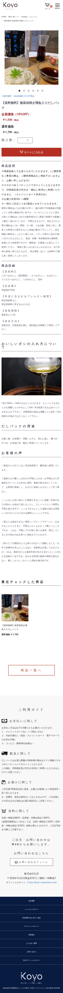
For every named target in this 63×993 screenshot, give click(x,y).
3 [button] (29, 91)
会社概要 (31, 901)
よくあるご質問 (31, 943)
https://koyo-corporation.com (42, 882)
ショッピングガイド (31, 909)
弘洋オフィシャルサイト (31, 960)
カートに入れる (33, 152)
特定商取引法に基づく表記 (31, 918)
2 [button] (24, 91)
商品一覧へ (31, 670)
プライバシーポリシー (31, 926)
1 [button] (20, 91)
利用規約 (31, 935)
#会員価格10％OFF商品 (24, 96)
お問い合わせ (31, 952)
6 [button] (42, 91)
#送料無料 (6, 96)
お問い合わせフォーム (33, 862)
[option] (31, 58)
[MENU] (57, 5)
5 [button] (38, 91)
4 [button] (33, 91)
